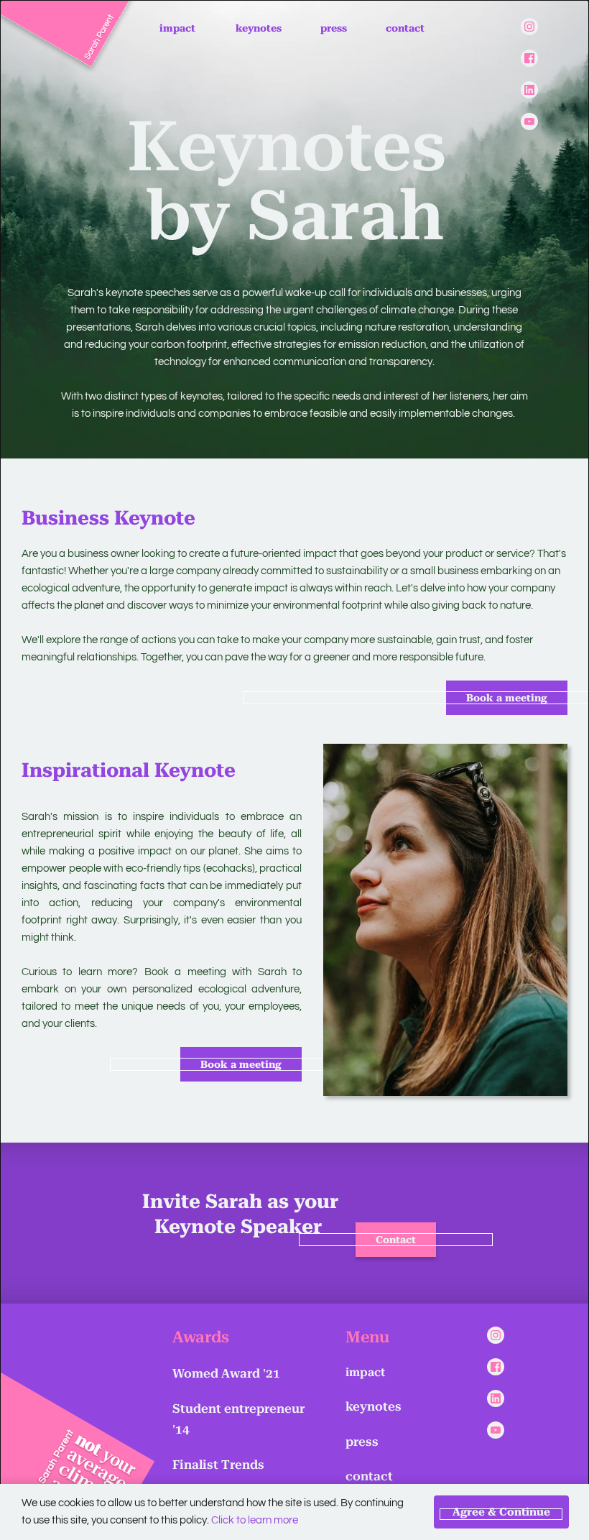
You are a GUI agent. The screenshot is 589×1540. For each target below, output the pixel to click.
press (362, 1441)
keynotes (373, 1406)
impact (365, 1372)
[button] (501, 1512)
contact (369, 1476)
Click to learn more (254, 1520)
